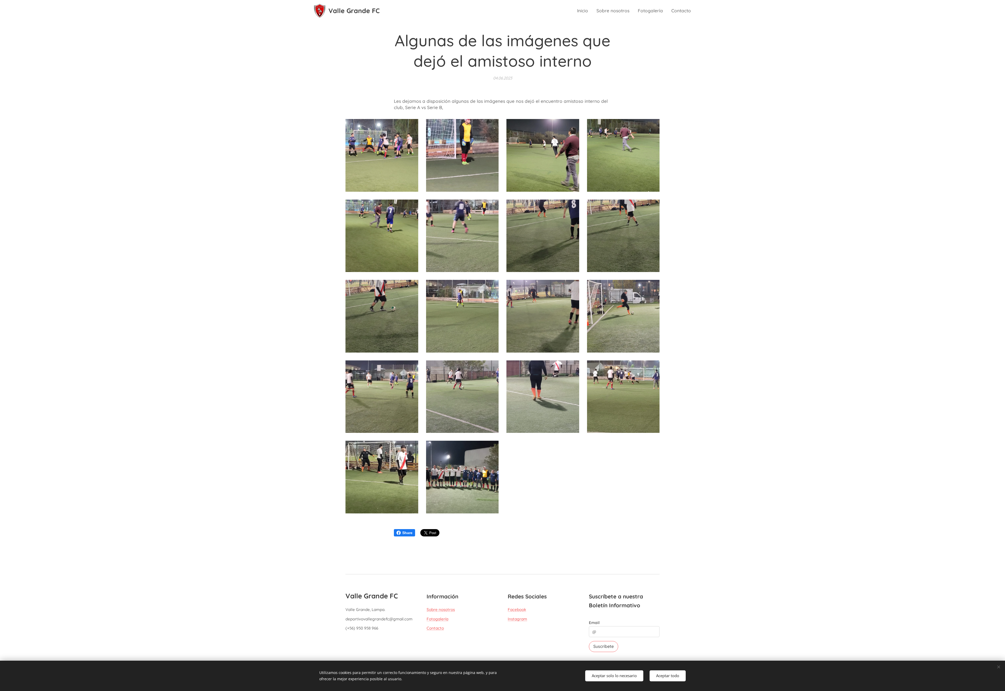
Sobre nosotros (441, 609)
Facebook (517, 609)
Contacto (435, 628)
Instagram (517, 618)
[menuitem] (584, 10)
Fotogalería (437, 618)
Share (407, 533)
